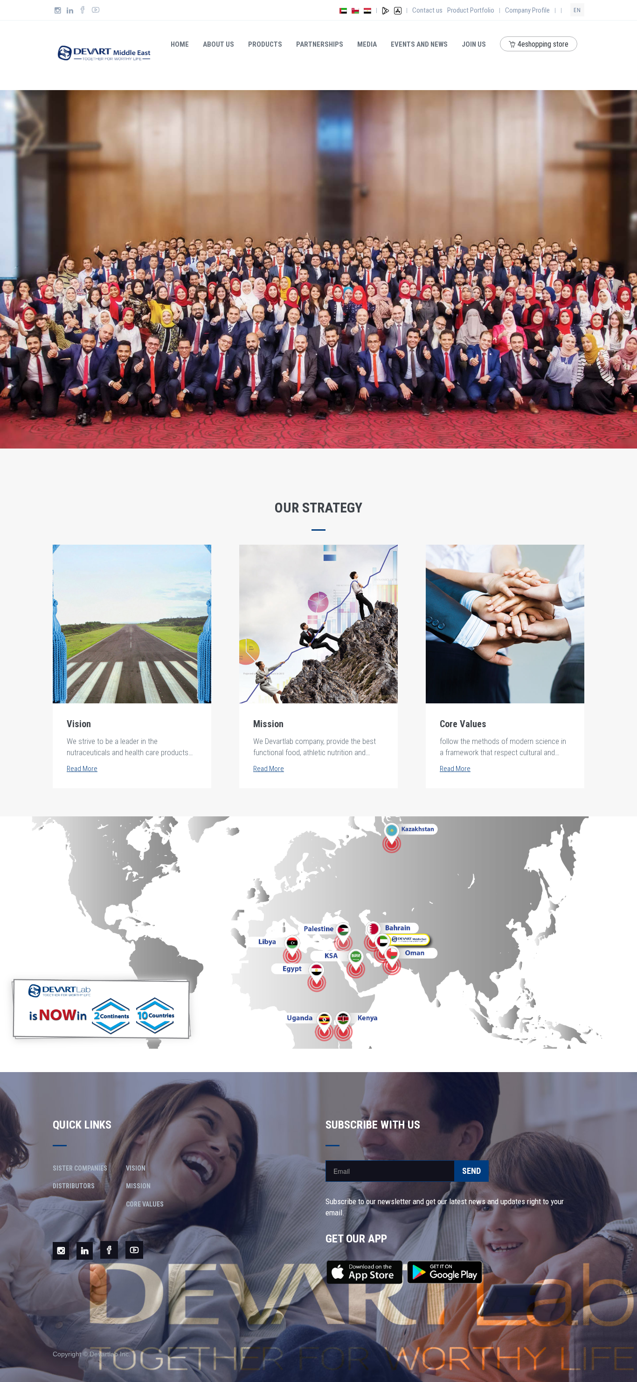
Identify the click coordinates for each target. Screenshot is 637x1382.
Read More (82, 769)
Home (180, 44)
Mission (138, 1186)
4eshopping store (543, 44)
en (577, 10)
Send (471, 1171)
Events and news (419, 44)
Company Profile (527, 10)
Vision (135, 1168)
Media (367, 44)
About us (218, 44)
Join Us (474, 44)
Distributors (74, 1186)
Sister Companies (80, 1168)
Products (265, 44)
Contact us (427, 10)
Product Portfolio (470, 10)
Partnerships (319, 44)
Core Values (145, 1204)
